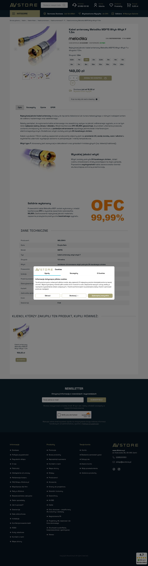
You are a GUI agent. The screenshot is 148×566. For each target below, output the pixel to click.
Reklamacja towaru (19, 478)
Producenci (53, 478)
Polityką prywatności (90, 424)
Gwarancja (16, 509)
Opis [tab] (20, 107)
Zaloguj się (85, 459)
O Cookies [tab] (101, 273)
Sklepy (51, 473)
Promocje (52, 450)
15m (107, 64)
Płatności (15, 468)
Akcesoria (52, 482)
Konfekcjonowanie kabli (21, 523)
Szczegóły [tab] (31, 107)
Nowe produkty (55, 455)
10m (93, 64)
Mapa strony (17, 541)
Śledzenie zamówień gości (91, 455)
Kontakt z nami (18, 537)
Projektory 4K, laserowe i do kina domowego (59, 522)
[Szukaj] (64, 5)
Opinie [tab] (43, 107)
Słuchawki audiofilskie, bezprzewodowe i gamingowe (58, 529)
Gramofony (53, 496)
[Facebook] (114, 469)
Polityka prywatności (20, 455)
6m (72, 64)
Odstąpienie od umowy (21, 473)
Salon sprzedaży (18, 500)
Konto (84, 450)
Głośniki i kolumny (56, 491)
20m (121, 64)
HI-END (51, 500)
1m (79, 60)
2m (94, 60)
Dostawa (15, 450)
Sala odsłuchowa (18, 514)
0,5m (72, 60)
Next (58, 49)
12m (100, 64)
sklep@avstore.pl (123, 462)
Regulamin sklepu (19, 459)
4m (115, 60)
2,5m (101, 60)
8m (86, 64)
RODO (14, 528)
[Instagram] (119, 469)
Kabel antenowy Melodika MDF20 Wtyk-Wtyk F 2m (21, 346)
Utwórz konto (86, 464)
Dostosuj (73, 296)
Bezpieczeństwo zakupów (22, 496)
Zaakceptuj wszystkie (100, 296)
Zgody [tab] (47, 273)
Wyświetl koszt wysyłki (83, 91)
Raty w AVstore (18, 491)
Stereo (51, 534)
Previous (15, 49)
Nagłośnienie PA (55, 516)
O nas (14, 464)
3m (108, 60)
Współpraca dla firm (20, 487)
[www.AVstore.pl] (23, 5)
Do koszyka (21, 360)
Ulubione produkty (89, 473)
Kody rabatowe (18, 532)
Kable (51, 505)
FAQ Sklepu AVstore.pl (20, 482)
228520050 (121, 457)
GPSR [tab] (53, 107)
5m (123, 60)
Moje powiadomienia (90, 468)
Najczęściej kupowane (57, 459)
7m (79, 64)
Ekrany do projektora (57, 487)
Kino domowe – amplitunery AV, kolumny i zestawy (59, 510)
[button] (99, 5)
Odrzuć (47, 296)
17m (114, 64)
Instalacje (15, 519)
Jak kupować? (17, 505)
